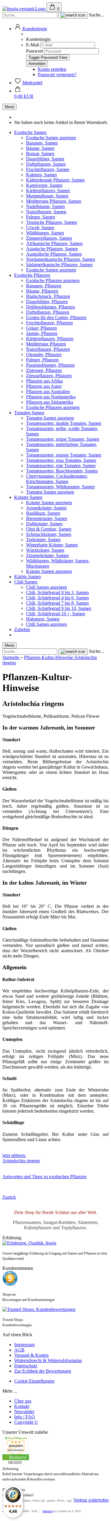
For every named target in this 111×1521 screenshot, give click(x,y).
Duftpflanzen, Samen (46, 164)
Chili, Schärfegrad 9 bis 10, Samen (58, 608)
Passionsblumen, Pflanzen (50, 365)
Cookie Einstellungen (34, 1381)
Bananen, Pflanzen (43, 285)
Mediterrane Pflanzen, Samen (53, 201)
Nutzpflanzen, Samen (46, 211)
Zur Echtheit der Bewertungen (42, 1371)
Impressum (24, 1344)
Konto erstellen (52, 69)
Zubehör (22, 629)
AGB (19, 1349)
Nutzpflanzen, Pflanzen (48, 349)
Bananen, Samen (42, 142)
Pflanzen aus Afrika (44, 380)
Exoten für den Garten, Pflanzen (56, 317)
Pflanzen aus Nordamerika (50, 396)
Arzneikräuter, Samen (46, 507)
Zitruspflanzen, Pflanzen (49, 375)
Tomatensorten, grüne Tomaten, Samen (62, 439)
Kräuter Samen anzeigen (49, 502)
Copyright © (26, 1422)
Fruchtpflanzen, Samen (47, 169)
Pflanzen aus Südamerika (49, 402)
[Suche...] (73, 15)
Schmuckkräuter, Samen (48, 534)
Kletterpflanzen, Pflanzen (49, 338)
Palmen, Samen (40, 216)
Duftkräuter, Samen (44, 523)
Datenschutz (25, 1365)
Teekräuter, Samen (43, 539)
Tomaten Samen (29, 412)
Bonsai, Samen (40, 153)
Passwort (34, 50)
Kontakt (21, 1406)
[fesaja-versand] (24, 8)
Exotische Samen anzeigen (51, 137)
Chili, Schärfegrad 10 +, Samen (55, 613)
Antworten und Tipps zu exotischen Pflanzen (44, 1176)
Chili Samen (25, 581)
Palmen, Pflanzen (42, 359)
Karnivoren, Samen (44, 185)
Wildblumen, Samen (45, 232)
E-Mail (32, 44)
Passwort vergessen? (57, 74)
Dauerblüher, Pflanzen (47, 301)
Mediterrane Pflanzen (46, 343)
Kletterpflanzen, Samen (48, 190)
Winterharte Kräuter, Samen (52, 544)
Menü (9, 107)
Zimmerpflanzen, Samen (49, 238)
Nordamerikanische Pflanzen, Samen (60, 259)
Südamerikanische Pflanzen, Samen (59, 264)
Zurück (9, 1197)
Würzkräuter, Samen (45, 550)
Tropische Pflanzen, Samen (51, 222)
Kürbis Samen (27, 576)
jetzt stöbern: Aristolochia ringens (21, 1158)
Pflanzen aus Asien (44, 386)
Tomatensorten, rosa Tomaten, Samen (61, 460)
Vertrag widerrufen (91, 1499)
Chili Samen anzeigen (46, 587)
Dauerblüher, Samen (45, 158)
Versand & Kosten (31, 1355)
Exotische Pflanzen (32, 275)
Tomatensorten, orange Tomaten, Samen (63, 454)
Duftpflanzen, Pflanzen (47, 312)
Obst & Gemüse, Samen (48, 528)
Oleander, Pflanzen (44, 354)
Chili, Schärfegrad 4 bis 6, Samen (57, 597)
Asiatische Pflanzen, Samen (52, 248)
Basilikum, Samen (43, 513)
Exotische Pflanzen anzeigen (53, 280)
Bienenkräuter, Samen (46, 518)
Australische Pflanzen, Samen (54, 253)
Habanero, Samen (42, 618)
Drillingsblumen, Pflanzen (50, 306)
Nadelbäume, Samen (45, 206)
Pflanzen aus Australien (48, 391)
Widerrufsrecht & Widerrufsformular (48, 1360)
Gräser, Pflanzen (41, 328)
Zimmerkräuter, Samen (47, 555)
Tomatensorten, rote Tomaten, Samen (61, 465)
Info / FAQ (24, 1416)
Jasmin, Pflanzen (41, 333)
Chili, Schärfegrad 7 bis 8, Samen (57, 603)
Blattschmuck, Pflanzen (48, 296)
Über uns (22, 1400)
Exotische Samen (30, 132)
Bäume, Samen (40, 148)
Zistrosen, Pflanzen (44, 370)
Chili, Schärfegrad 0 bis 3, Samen (57, 592)
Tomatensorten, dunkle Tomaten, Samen (63, 423)
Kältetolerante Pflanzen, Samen (55, 179)
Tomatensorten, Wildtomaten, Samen (60, 486)
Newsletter (24, 1411)
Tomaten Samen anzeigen (50, 417)
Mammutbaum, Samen (47, 195)
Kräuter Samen (28, 497)
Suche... (96, 14)
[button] (30, 28)
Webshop (47, 1511)
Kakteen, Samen (41, 174)
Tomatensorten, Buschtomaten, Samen (62, 470)
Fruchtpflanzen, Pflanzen (49, 322)
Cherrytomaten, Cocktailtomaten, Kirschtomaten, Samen (57, 479)
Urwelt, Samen (40, 227)
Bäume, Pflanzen (42, 291)
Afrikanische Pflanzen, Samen (54, 243)
